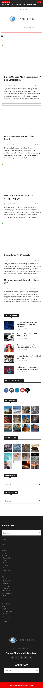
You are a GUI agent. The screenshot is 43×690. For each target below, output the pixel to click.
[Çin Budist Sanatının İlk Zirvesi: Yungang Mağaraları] (17, 422)
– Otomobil (5, 565)
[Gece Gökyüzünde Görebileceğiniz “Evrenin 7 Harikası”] (35, 422)
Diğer (3, 606)
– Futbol (4, 578)
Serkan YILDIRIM (28, 685)
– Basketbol (6, 581)
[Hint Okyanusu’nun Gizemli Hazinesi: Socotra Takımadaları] (17, 414)
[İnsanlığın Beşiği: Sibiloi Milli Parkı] (8, 431)
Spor (3, 576)
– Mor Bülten (6, 616)
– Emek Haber (6, 619)
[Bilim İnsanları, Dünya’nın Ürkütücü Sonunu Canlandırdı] (26, 469)
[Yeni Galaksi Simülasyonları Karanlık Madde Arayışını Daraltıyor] (9, 325)
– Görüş (4, 621)
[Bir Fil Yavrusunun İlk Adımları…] (35, 451)
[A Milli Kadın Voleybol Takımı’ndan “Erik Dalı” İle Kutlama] (17, 463)
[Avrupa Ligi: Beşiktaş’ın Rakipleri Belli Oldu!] (9, 359)
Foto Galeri (5, 596)
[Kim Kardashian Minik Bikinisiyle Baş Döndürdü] (35, 469)
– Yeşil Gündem (7, 614)
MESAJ (4, 545)
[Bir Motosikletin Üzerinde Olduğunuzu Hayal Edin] (26, 451)
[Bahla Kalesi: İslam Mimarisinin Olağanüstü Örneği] (35, 431)
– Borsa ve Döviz (7, 558)
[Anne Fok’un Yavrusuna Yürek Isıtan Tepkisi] (8, 451)
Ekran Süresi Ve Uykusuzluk (17, 255)
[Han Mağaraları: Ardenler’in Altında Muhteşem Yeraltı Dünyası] (17, 431)
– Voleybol (5, 583)
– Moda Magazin (7, 611)
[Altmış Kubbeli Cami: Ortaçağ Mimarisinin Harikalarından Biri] (26, 431)
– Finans (4, 560)
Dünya (4, 553)
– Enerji (4, 563)
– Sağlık (4, 609)
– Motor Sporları (7, 586)
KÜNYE (4, 540)
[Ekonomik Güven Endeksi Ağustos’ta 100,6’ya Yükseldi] (9, 348)
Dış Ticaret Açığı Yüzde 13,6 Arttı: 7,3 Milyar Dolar (19, 4)
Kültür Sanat (6, 591)
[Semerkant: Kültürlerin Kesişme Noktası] (26, 422)
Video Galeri (6, 604)
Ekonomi (5, 555)
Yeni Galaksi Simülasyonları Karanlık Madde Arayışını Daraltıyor (27, 324)
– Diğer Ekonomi (7, 570)
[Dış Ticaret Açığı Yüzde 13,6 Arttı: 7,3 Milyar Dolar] (9, 337)
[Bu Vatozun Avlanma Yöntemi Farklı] (8, 460)
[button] (38, 2)
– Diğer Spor (6, 588)
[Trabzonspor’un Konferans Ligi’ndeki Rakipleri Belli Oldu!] (9, 370)
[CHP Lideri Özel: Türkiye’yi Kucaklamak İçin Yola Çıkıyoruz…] (8, 469)
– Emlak (4, 568)
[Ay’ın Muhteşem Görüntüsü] (35, 460)
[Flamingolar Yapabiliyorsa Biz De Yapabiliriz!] (17, 460)
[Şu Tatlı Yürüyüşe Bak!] (26, 460)
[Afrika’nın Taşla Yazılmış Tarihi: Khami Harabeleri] (26, 414)
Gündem (4, 550)
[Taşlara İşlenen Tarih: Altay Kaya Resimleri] (35, 414)
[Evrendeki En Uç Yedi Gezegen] (8, 422)
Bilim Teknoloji (7, 593)
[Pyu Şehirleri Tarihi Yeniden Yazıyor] (8, 414)
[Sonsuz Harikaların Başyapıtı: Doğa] (17, 451)
